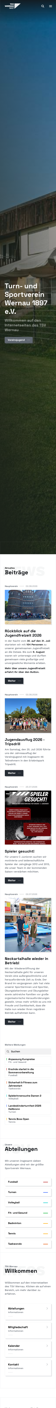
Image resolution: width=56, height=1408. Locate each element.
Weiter (12, 680)
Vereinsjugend (16, 340)
